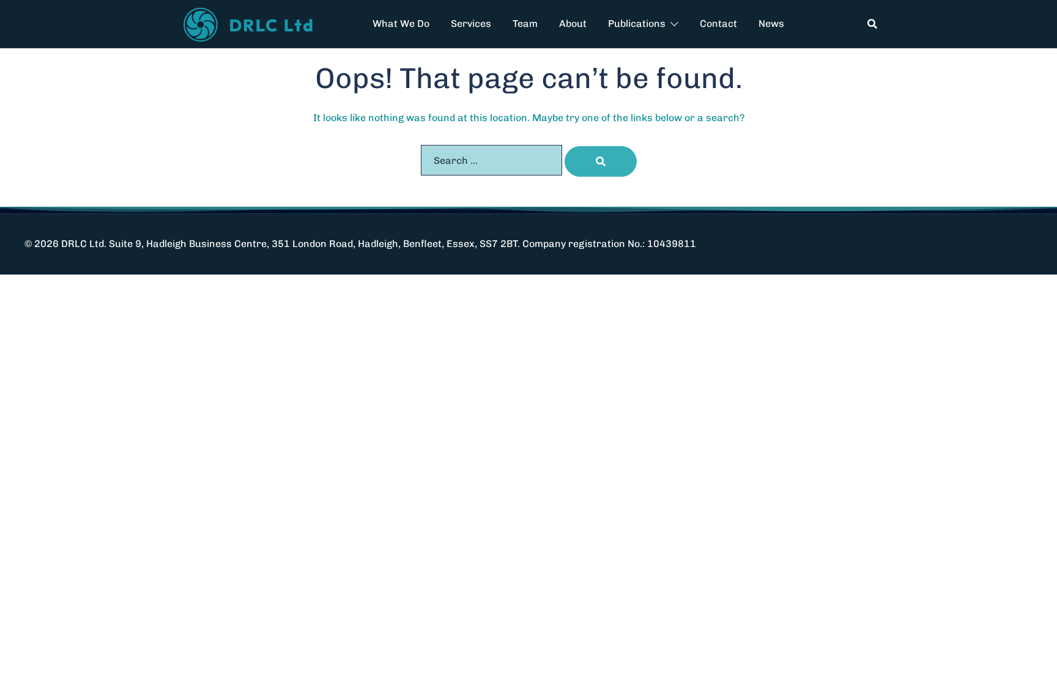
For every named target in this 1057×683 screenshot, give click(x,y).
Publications (637, 23)
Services (471, 23)
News (771, 23)
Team (525, 23)
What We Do (401, 23)
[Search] (601, 161)
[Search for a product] (872, 24)
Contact (718, 23)
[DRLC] (250, 23)
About (573, 23)
